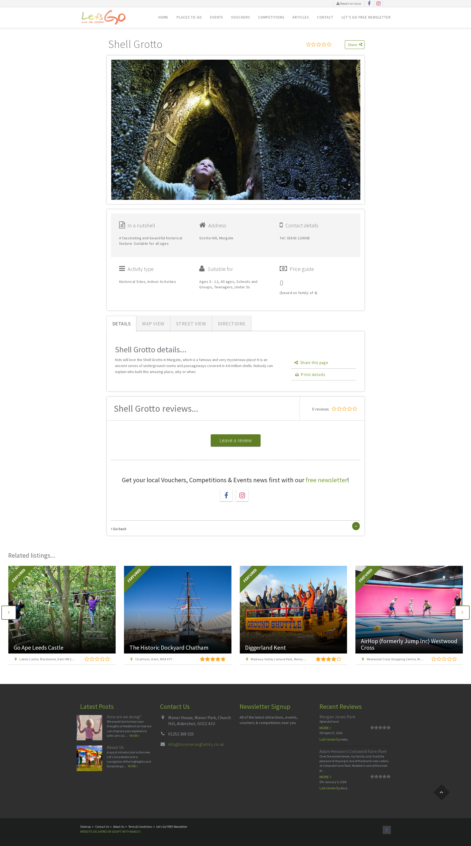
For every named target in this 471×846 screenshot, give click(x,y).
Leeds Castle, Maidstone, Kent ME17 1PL (49, 659)
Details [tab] (121, 323)
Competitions (271, 17)
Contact (325, 17)
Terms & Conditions (140, 827)
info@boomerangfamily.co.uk (196, 744)
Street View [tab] (191, 323)
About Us (115, 747)
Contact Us (102, 827)
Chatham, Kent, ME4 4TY (153, 659)
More (133, 736)
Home (163, 17)
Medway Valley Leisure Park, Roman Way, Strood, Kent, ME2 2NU (299, 659)
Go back (119, 528)
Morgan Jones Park (337, 716)
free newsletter (326, 480)
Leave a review (235, 440)
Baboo (135, 831)
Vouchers (240, 17)
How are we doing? (124, 716)
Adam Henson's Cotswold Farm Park (353, 751)
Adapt (117, 831)
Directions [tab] (231, 323)
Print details (313, 374)
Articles (300, 17)
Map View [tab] (153, 323)
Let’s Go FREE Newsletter (366, 17)
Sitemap (85, 827)
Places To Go (189, 17)
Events (216, 17)
